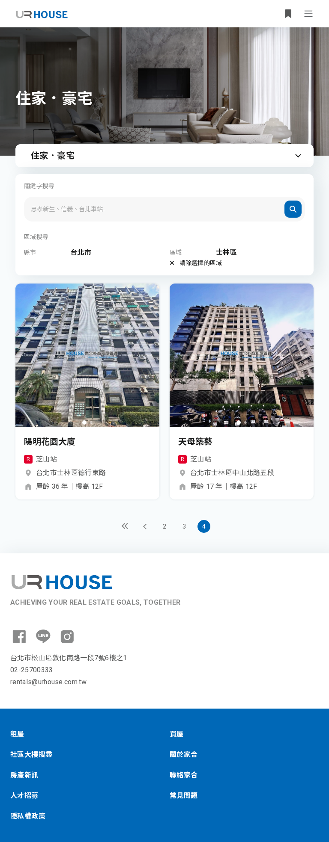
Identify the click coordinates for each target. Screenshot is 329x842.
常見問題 (184, 796)
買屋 (177, 734)
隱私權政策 (27, 816)
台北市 (80, 252)
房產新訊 (24, 775)
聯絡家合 (184, 775)
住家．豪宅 (53, 156)
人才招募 (24, 796)
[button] (84, 422)
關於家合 (184, 754)
